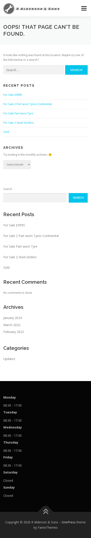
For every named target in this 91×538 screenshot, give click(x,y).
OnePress (69, 522)
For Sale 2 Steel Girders (18, 123)
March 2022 (11, 325)
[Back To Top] (45, 512)
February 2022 (13, 332)
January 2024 (12, 318)
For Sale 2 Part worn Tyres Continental (27, 104)
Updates (9, 359)
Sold (6, 132)
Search (7, 189)
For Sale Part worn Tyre (18, 113)
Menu (83, 8)
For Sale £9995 (12, 95)
